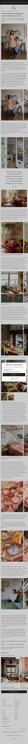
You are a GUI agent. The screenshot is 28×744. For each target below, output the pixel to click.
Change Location (14, 378)
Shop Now (14, 374)
